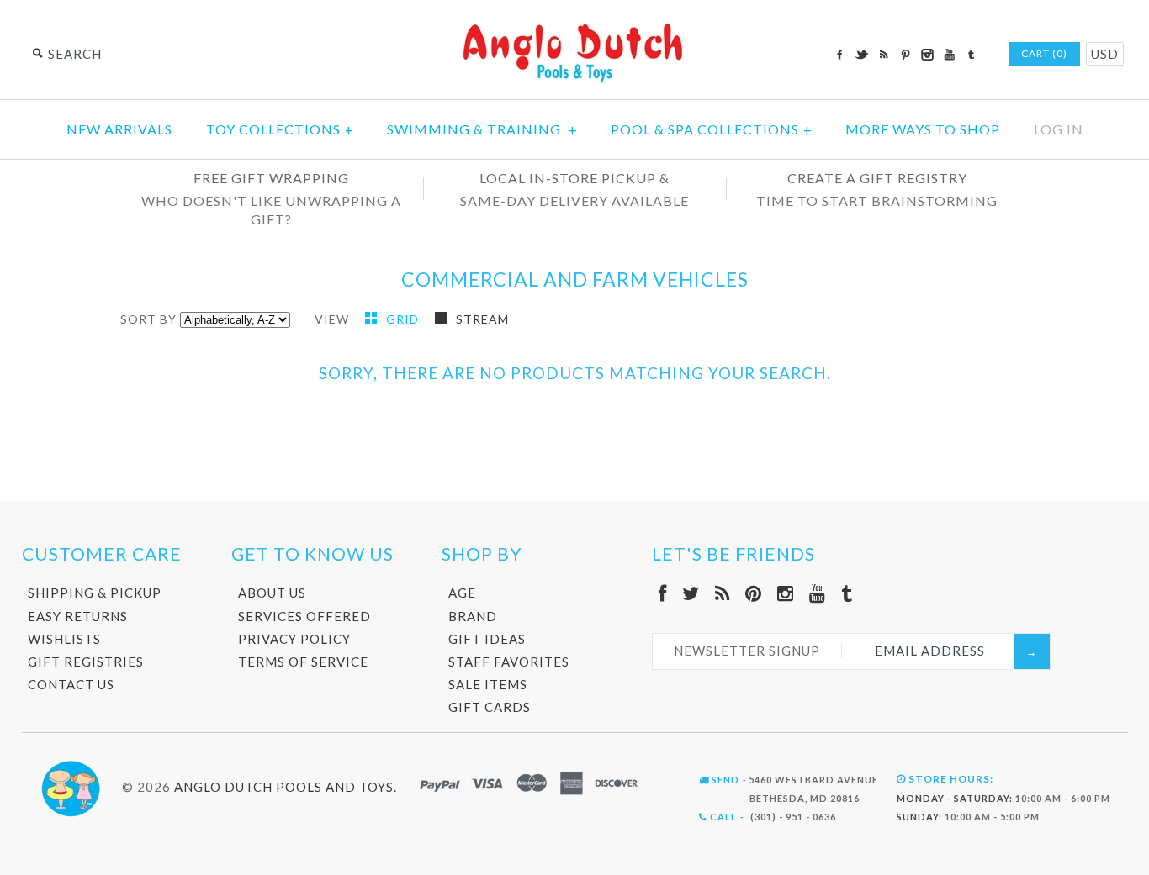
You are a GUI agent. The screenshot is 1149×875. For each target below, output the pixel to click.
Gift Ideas (487, 638)
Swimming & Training (482, 129)
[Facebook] (663, 593)
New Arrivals (119, 129)
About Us (272, 592)
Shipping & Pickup (94, 592)
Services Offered (304, 616)
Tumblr (970, 54)
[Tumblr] (847, 593)
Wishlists (64, 638)
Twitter (861, 54)
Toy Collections (280, 129)
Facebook (839, 54)
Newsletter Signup (747, 650)
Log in (1058, 129)
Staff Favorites (508, 661)
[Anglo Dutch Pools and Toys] (574, 26)
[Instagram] (785, 593)
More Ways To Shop (922, 129)
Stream (482, 319)
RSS (883, 54)
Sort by (148, 319)
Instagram (927, 54)
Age (462, 592)
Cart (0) (1044, 53)
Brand (472, 616)
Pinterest (905, 54)
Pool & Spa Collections (712, 129)
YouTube (949, 54)
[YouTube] (817, 593)
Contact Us (71, 684)
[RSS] (722, 593)
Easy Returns (78, 616)
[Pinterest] (753, 593)
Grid (404, 319)
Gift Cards (489, 706)
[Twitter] (691, 593)
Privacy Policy (294, 638)
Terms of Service (303, 661)
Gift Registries (86, 661)
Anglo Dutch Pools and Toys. (285, 785)
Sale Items (487, 684)
